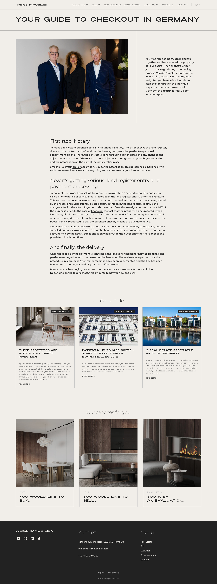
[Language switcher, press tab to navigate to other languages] (197, 4)
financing (97, 211)
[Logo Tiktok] (39, 538)
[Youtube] (18, 538)
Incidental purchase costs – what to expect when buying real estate (108, 353)
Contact (183, 5)
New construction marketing (122, 5)
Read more (25, 384)
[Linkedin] (32, 538)
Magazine (167, 5)
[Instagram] (25, 538)
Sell (94, 5)
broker (76, 166)
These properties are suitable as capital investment (38, 353)
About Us (149, 5)
